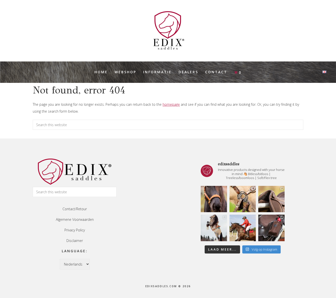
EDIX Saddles (168, 31)
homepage (171, 104)
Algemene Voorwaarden (75, 219)
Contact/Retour (74, 209)
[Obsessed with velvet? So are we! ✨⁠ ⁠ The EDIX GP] (242, 228)
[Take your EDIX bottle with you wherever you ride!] (271, 228)
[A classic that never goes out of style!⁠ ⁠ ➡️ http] (214, 199)
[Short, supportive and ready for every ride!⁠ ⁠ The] (271, 199)
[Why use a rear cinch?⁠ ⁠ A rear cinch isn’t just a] (214, 228)
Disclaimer (74, 240)
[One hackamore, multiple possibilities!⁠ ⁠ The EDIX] (242, 199)
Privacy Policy (74, 230)
